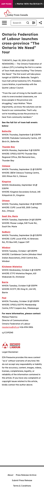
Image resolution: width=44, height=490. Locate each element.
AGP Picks (6, 4)
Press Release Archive (26, 475)
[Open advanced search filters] (34, 23)
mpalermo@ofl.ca (10, 327)
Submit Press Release (22, 480)
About (10, 475)
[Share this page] (40, 22)
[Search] (28, 23)
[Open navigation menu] (4, 22)
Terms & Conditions (22, 486)
